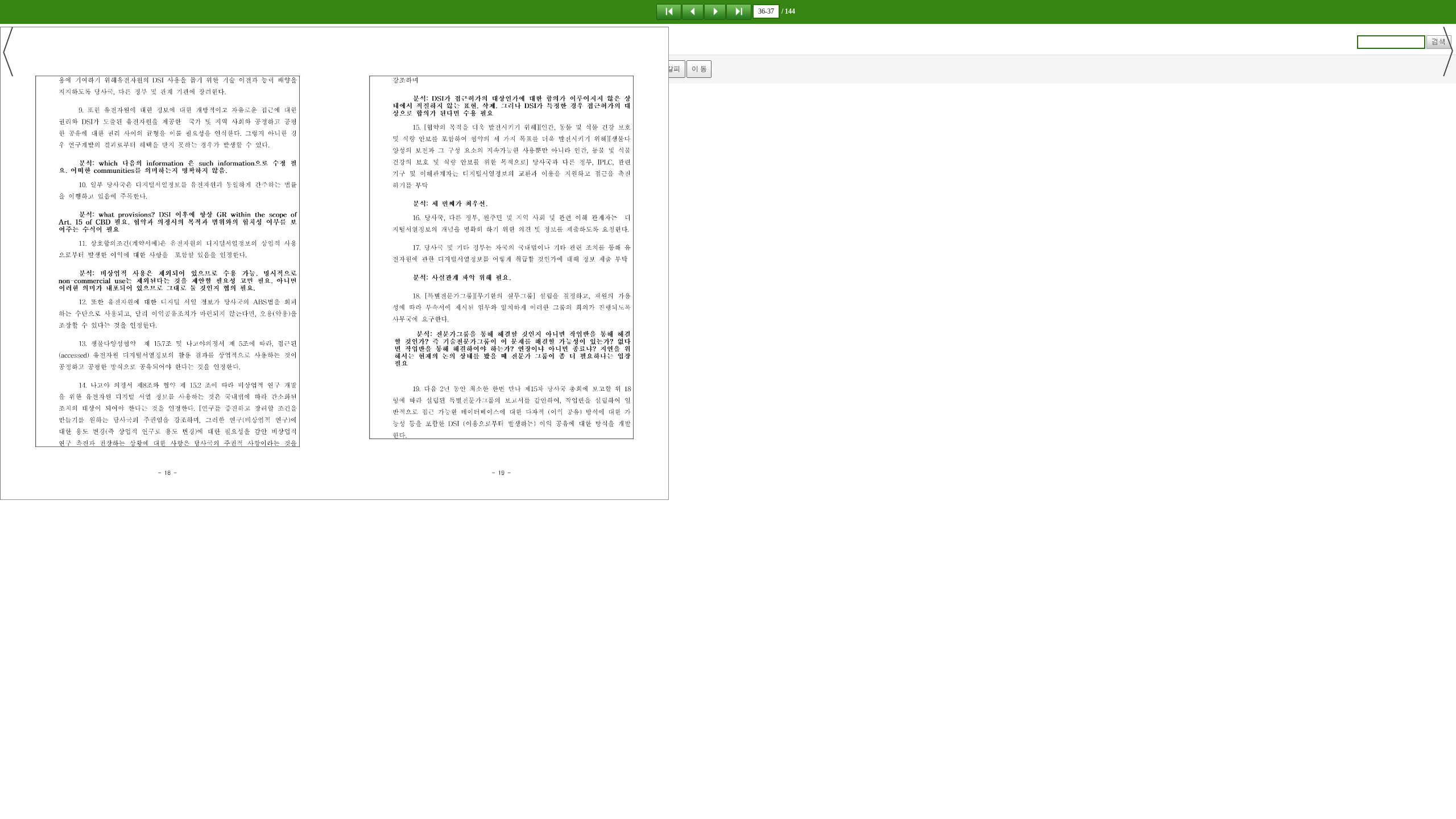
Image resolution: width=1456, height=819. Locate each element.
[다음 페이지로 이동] (715, 11)
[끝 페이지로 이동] (738, 11)
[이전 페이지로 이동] (693, 11)
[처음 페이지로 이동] (668, 11)
